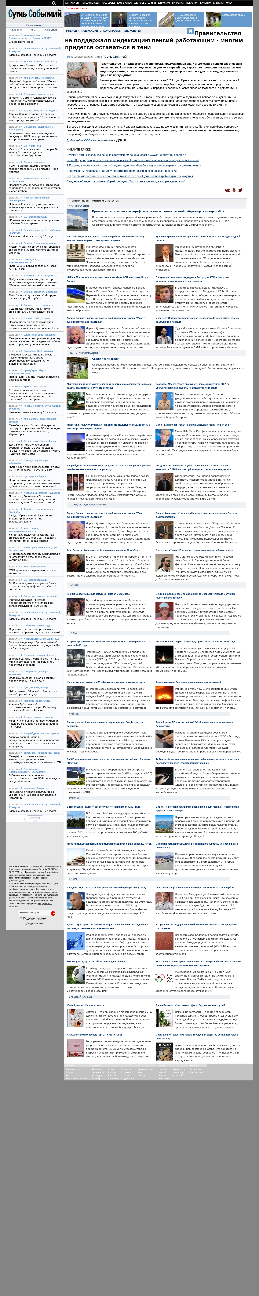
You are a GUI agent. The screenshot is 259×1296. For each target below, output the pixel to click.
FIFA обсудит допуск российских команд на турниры (96, 961)
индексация (89, 30)
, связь (56, 753)
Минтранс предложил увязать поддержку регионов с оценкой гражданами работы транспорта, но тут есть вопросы (35, 341)
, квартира (38, 110)
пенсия (73, 30)
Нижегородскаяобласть (37, 547)
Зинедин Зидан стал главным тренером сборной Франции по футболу (106, 887)
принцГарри (30, 370)
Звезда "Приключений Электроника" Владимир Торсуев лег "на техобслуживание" (31, 518)
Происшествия (145, 1069)
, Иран (42, 386)
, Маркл (42, 370)
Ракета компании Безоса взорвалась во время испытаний (188, 682)
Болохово (29, 276)
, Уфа (54, 547)
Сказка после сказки (21, 41)
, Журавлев (54, 493)
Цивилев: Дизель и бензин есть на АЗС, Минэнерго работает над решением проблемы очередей (34, 661)
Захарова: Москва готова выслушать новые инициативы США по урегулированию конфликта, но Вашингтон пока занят (32, 359)
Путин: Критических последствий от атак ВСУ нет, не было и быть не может (34, 468)
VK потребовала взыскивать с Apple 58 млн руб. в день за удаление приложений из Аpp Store (33, 152)
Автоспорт (179, 1072)
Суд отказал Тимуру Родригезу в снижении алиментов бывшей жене (31, 310)
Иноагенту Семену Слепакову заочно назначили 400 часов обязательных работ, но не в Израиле (32, 100)
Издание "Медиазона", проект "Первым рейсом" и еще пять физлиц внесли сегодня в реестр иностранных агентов (34, 84)
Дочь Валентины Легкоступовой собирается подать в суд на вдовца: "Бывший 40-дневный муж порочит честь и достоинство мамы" (34, 449)
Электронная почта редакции (23, 903)
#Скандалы (51, 29)
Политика (97, 1069)
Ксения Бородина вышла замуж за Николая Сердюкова (98, 594)
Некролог (192, 3)
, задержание (44, 127)
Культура (205, 3)
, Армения (51, 596)
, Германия (41, 493)
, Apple (31, 146)
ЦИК (26, 687)
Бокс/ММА (164, 1078)
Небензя (28, 198)
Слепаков (29, 94)
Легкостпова (31, 441)
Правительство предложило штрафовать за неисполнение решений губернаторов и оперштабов (35, 187)
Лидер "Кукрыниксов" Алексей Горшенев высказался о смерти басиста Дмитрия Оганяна (34, 249)
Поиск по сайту (77, 8)
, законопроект (38, 567)
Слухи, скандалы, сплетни (87, 504)
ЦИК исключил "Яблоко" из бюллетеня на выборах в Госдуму (33, 693)
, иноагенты (42, 94)
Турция (28, 61)
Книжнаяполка (32, 35)
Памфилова (31, 671)
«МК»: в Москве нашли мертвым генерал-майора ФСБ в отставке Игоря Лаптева (33, 168)
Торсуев (28, 509)
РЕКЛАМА (41, 919)
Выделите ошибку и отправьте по (95, 201)
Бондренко (30, 127)
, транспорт (50, 335)
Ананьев (29, 639)
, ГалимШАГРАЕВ (41, 38)
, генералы (38, 162)
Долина (28, 110)
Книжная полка (222, 3)
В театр (96, 1078)
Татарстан (195, 1069)
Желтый (112, 1075)
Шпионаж (164, 3)
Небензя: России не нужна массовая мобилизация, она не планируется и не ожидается (34, 207)
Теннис (162, 1075)
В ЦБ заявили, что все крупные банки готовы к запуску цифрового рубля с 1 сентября (33, 586)
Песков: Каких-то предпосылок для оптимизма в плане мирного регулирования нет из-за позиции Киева (34, 324)
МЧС (26, 567)
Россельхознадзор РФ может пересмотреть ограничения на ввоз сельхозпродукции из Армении (31, 602)
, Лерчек (39, 788)
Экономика (98, 1072)
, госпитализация (43, 509)
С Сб (115, 56)
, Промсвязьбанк (43, 639)
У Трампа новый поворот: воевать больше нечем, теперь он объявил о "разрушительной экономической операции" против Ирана (32, 394)
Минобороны (31, 419)
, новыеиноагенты (43, 78)
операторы (30, 753)
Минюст (28, 78)
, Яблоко (34, 687)
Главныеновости (33, 48)
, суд (51, 94)
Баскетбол (179, 1069)
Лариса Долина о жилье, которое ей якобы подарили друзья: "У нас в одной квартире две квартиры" (34, 117)
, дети (39, 276)
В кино (111, 1069)
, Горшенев (38, 243)
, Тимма (39, 625)
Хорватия (29, 493)
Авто (140, 1072)
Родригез (29, 305)
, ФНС (47, 701)
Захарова (29, 351)
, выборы (43, 671)
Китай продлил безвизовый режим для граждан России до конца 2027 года (109, 844)
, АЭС (34, 259)
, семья (34, 528)
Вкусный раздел (80, 997)
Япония (28, 717)
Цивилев (29, 655)
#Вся (34, 29)
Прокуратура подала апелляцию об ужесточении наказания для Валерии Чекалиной (32, 794)
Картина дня (72, 3)
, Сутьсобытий (51, 48)
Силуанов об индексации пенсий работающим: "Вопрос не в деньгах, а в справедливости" (125, 181)
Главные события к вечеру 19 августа (32, 412)
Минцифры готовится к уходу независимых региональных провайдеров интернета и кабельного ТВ (35, 759)
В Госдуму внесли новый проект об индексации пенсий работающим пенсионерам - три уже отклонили (134, 165)
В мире (69, 1072)
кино (26, 528)
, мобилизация (42, 198)
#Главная (17, 29)
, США (36, 318)
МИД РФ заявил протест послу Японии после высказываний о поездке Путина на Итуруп (33, 723)
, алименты (47, 305)
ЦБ (25, 217)
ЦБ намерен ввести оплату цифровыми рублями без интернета (34, 222)
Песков (28, 318)
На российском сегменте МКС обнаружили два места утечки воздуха (106, 682)
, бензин (49, 655)
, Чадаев (44, 733)
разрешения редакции (19, 892)
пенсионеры (132, 30)
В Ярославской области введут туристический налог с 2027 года (103, 807)
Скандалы (108, 3)
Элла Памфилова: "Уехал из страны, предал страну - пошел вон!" (32, 679)
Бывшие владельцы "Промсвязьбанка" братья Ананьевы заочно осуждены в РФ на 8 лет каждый (34, 645)
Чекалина (29, 788)
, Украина (45, 318)
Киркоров (29, 701)
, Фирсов (52, 441)
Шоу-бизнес (124, 3)
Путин (27, 259)
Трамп (27, 386)
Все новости (72, 1069)
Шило (27, 335)
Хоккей (162, 1072)
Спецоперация (91, 3)
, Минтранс (37, 335)
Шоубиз (74, 585)
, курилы (48, 717)
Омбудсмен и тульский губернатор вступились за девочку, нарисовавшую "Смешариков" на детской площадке (33, 282)
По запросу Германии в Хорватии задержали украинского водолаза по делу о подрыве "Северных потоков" (32, 499)
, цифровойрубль (37, 217)
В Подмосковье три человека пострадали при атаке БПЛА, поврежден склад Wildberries (34, 778)
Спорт (73, 879)
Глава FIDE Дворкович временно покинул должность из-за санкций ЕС (195, 887)
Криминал (178, 3)
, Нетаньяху (50, 61)
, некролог (51, 243)
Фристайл (178, 1075)
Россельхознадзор (34, 596)
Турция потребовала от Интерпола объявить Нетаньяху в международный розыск (33, 68)
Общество (126, 1069)
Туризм (74, 798)
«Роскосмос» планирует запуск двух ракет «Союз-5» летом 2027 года (195, 641)
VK (25, 146)
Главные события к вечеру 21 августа (32, 54)
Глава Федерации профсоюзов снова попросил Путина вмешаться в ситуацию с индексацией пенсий (133, 160)
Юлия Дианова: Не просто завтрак (86, 1005)
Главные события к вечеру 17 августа (32, 810)
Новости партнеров (76, 1078)
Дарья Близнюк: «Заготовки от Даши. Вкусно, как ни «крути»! (190, 1005)
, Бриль (42, 441)
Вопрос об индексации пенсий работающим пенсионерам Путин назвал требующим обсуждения (130, 176)
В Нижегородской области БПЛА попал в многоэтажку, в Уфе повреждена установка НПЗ (34, 556)
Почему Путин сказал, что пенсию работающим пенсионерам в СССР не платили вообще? (126, 154)
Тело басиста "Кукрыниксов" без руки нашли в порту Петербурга (32, 297)
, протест (38, 717)
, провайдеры (44, 753)
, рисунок (48, 276)
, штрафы (44, 178)
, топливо (39, 655)
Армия (152, 3)
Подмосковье (31, 769)
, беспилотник (38, 772)
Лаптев (28, 162)
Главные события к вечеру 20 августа (32, 236)
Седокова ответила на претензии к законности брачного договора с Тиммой (34, 631)
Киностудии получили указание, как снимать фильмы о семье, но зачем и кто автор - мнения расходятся (33, 537)
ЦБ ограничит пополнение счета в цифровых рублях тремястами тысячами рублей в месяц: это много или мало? (34, 483)
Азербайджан (31, 733)
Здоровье (140, 3)
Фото (68, 1075)
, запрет (39, 701)
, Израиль (37, 61)
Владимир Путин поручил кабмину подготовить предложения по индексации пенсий (122, 170)
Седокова (29, 625)
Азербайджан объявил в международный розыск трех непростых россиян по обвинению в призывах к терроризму (34, 741)
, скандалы (51, 110)
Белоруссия (196, 1072)
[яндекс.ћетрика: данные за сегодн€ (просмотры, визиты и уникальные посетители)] (34, 923)
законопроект (31, 178)
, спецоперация (47, 419)
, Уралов (54, 733)
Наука (73, 633)
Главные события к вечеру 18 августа (32, 618)
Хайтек (73, 713)
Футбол (163, 1069)
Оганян (28, 243)
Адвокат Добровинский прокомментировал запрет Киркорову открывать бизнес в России (32, 707)
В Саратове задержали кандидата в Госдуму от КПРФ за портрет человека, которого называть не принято (33, 136)
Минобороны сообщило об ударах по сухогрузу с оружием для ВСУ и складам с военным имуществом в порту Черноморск (34, 430)
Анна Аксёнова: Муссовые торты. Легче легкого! (94, 1034)
